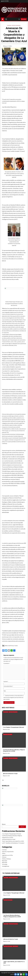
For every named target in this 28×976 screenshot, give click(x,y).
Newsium (24, 972)
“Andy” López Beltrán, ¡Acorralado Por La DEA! (13, 841)
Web (4, 691)
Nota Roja (23, 19)
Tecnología (4, 864)
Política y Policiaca (16, 25)
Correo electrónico (8, 686)
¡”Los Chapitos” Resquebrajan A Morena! (13, 727)
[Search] (19, 19)
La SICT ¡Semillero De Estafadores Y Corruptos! (13, 843)
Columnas (5, 711)
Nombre (5, 681)
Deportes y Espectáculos (8, 851)
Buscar (4, 824)
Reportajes (4, 860)
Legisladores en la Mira (7, 855)
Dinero (3, 853)
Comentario (6, 663)
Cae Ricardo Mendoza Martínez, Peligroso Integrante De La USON (14, 750)
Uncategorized (5, 866)
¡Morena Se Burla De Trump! (10, 773)
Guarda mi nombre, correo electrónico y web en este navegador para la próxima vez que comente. (13, 697)
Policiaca (9, 25)
